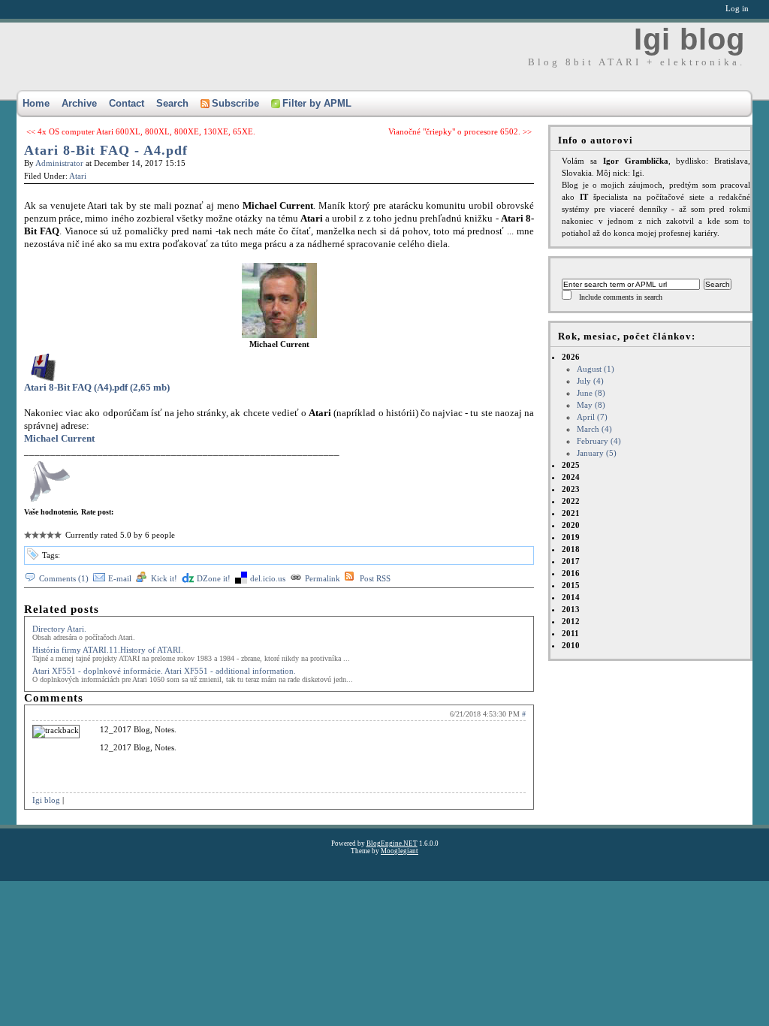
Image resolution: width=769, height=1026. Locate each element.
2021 (571, 513)
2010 (571, 645)
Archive (79, 103)
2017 (571, 561)
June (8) (591, 392)
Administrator (59, 162)
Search (172, 103)
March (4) (594, 428)
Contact (126, 103)
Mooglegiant (399, 851)
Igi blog (689, 39)
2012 (571, 621)
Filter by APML (316, 103)
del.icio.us (267, 578)
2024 (571, 476)
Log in (737, 8)
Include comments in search (620, 297)
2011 (570, 633)
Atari (77, 175)
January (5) (597, 452)
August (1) (595, 368)
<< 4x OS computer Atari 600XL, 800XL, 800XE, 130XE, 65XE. (140, 131)
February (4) (599, 440)
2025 (571, 464)
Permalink (322, 578)
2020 (571, 525)
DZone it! (214, 578)
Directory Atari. (59, 628)
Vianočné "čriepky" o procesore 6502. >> (460, 131)
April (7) (592, 416)
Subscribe (235, 103)
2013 (571, 609)
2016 (571, 573)
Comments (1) (64, 578)
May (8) (591, 404)
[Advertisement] (281, 888)
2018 (571, 549)
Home (36, 103)
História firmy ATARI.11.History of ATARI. (107, 649)
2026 (591, 404)
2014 (571, 597)
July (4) (590, 380)
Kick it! (164, 578)
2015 (571, 585)
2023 (571, 488)
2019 (571, 537)
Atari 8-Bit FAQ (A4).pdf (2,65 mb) (97, 387)
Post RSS (375, 578)
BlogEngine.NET (392, 843)
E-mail (119, 578)
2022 (571, 500)
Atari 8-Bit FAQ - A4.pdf (106, 150)
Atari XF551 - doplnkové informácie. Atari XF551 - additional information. (164, 670)
